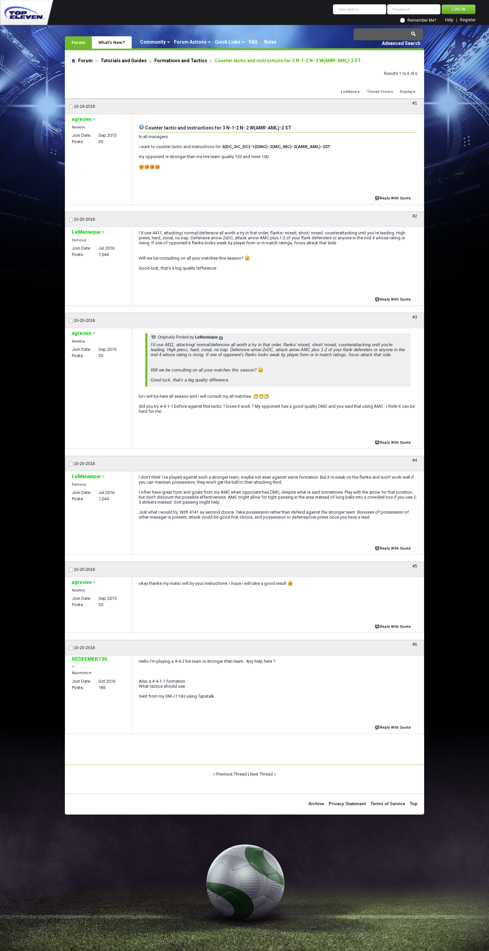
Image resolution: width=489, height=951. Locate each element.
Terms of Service (388, 803)
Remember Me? (422, 20)
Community (153, 42)
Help (449, 20)
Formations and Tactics (180, 60)
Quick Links (228, 42)
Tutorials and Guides (123, 60)
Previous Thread (231, 774)
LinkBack (349, 92)
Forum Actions (190, 42)
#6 (414, 644)
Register (468, 20)
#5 (414, 566)
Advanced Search (401, 43)
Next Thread (261, 774)
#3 (414, 317)
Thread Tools (378, 92)
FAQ (253, 42)
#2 (414, 216)
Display (406, 92)
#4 (414, 460)
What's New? (111, 42)
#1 (414, 103)
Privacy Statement (347, 803)
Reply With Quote (395, 198)
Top (413, 803)
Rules (270, 42)
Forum (78, 42)
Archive (316, 803)
